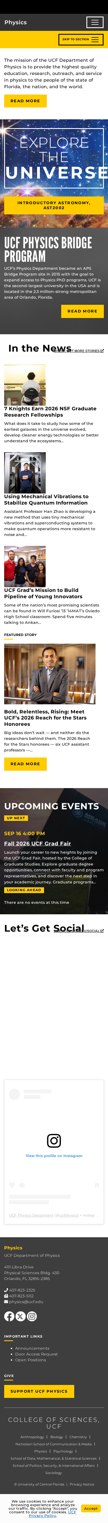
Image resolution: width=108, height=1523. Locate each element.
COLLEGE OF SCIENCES (53, 1420)
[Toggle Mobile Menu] (102, 6)
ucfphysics (69, 1215)
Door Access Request (36, 1354)
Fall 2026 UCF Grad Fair (37, 843)
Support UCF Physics (39, 1391)
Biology (56, 1437)
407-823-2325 (22, 1290)
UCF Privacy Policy (53, 1514)
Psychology (63, 1451)
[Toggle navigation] (95, 22)
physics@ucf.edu (26, 1301)
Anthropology (32, 1437)
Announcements (32, 1348)
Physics (40, 1451)
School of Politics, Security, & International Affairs (54, 1465)
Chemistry (78, 1437)
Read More (25, 100)
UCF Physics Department (31, 1215)
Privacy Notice (82, 1484)
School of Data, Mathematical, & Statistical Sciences (54, 1458)
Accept (91, 1508)
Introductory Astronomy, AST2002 (54, 205)
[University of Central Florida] (42, 6)
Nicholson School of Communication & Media (54, 1444)
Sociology (53, 1473)
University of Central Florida (41, 1484)
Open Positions (30, 1359)
